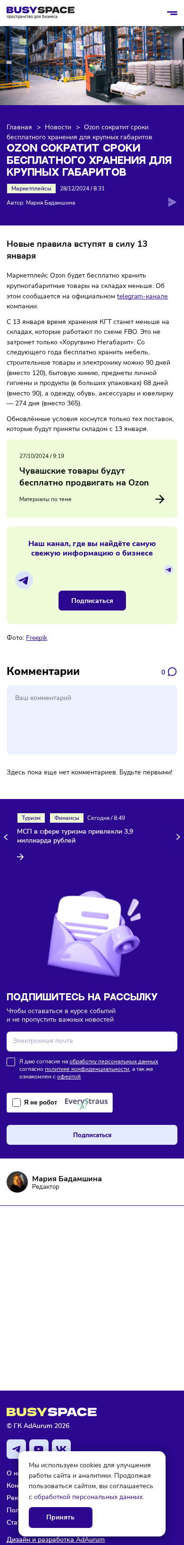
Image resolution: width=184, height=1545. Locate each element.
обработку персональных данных (113, 1061)
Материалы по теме (45, 499)
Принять (60, 1517)
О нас (16, 1473)
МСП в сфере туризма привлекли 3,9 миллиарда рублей (75, 836)
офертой (69, 1076)
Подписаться (92, 600)
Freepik (36, 637)
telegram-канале (142, 296)
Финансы (66, 818)
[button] (7, 837)
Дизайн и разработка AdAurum (56, 1539)
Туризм (31, 818)
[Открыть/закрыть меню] (172, 13)
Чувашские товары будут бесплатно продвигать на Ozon (84, 476)
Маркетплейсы (31, 188)
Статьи (17, 1522)
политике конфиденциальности (87, 1069)
